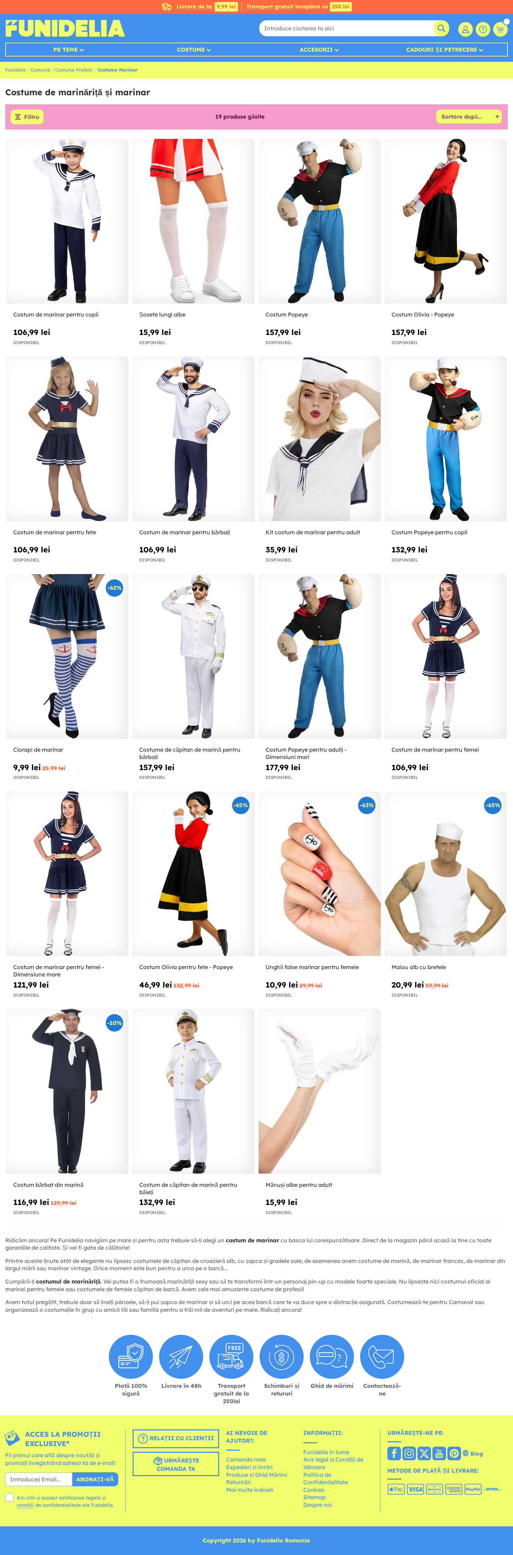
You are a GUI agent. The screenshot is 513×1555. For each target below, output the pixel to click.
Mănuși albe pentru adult (299, 1184)
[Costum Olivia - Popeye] (446, 221)
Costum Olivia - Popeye (423, 314)
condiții (25, 1505)
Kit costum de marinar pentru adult (313, 532)
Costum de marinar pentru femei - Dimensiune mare (58, 970)
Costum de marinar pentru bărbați (184, 532)
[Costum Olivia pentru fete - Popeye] (193, 874)
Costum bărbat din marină (48, 1184)
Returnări (238, 1482)
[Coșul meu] (500, 29)
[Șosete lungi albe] (193, 221)
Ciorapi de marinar (38, 749)
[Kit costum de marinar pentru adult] (320, 439)
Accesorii (316, 49)
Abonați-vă (95, 1479)
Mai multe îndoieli (249, 1489)
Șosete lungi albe (162, 314)
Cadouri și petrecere (441, 49)
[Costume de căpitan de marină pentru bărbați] (193, 656)
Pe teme (65, 49)
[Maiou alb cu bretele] (446, 874)
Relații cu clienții (181, 1438)
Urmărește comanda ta (178, 1464)
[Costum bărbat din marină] (67, 1091)
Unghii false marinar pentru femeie (312, 966)
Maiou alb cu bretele (419, 966)
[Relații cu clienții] (483, 29)
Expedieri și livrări (249, 1467)
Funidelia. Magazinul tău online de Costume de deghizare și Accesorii (65, 28)
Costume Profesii (74, 70)
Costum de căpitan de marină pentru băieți (188, 1188)
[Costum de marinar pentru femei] (446, 656)
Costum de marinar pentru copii (55, 314)
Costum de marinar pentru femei (435, 749)
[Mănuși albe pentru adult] (320, 1091)
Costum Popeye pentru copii (429, 532)
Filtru (31, 116)
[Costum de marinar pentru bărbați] (193, 439)
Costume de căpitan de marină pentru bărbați (189, 753)
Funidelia (15, 70)
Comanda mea (246, 1459)
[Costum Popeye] (320, 221)
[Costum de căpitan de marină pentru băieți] (193, 1091)
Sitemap (314, 1497)
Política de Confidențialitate (325, 1478)
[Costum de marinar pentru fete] (67, 439)
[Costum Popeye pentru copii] (446, 439)
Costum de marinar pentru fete (54, 532)
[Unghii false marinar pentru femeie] (320, 874)
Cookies (314, 1489)
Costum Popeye (287, 314)
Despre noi (317, 1504)
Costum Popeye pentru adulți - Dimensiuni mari (306, 753)
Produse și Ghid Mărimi (256, 1474)
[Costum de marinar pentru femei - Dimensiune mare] (67, 874)
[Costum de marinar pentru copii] (67, 221)
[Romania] (394, 1454)
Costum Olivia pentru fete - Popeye (186, 966)
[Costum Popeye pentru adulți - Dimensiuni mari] (320, 656)
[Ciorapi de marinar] (67, 656)
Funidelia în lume (326, 1452)
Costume (191, 49)
